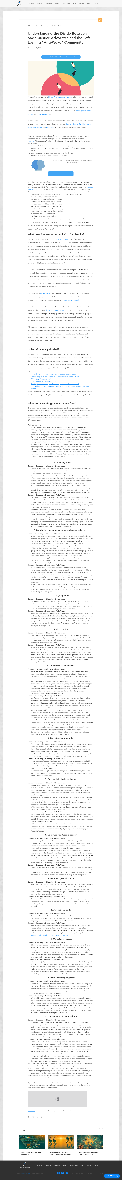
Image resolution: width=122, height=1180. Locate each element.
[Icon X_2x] (62, 1173)
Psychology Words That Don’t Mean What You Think (60, 1153)
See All (101, 1129)
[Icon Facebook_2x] (67, 1173)
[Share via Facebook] (28, 1117)
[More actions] (93, 26)
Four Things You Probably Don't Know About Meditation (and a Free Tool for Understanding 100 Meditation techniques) (89, 1153)
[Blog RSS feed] (100, 20)
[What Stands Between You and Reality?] (32, 1142)
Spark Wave (40, 1173)
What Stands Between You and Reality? (31, 1153)
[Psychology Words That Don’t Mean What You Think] (61, 1142)
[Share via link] (42, 1117)
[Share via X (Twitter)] (33, 1117)
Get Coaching (113, 1176)
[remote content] (61, 1099)
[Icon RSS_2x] (58, 1173)
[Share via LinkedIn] (37, 1117)
